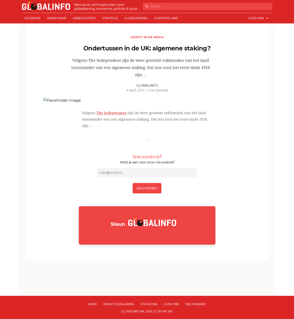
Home (92, 304)
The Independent (111, 112)
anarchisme (56, 18)
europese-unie (166, 18)
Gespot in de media (147, 37)
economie (33, 18)
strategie (110, 18)
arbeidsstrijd (84, 18)
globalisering (136, 18)
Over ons (171, 304)
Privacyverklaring (118, 304)
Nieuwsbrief (196, 304)
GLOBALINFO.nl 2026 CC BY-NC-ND (147, 311)
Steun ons (149, 304)
